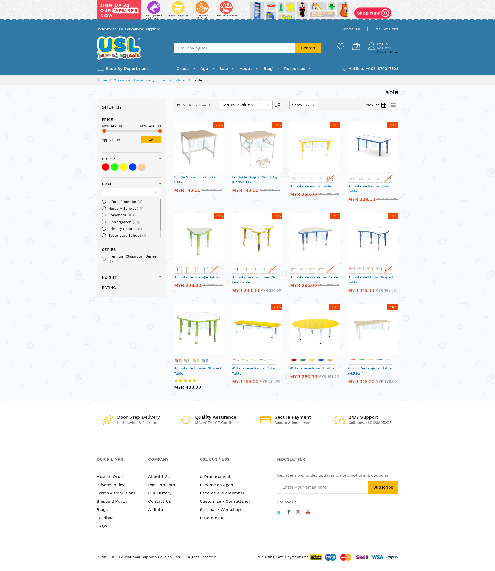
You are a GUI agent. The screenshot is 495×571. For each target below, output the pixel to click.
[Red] (106, 167)
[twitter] (279, 512)
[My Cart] (356, 46)
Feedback (106, 517)
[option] (294, 179)
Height (109, 277)
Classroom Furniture (133, 80)
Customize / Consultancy (225, 501)
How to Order (111, 476)
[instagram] (298, 512)
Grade (108, 184)
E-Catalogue (212, 517)
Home (102, 80)
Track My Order (386, 29)
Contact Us (159, 501)
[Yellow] (124, 167)
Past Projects (161, 484)
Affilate (155, 509)
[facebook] (288, 512)
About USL (159, 476)
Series (109, 249)
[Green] (115, 167)
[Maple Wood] (142, 167)
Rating (109, 287)
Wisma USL (352, 29)
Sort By (228, 105)
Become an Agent (217, 484)
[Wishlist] (341, 46)
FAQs (102, 526)
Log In (382, 44)
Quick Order (387, 52)
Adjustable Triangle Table (196, 277)
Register (384, 48)
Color (108, 159)
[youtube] (308, 512)
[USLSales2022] (247, 12)
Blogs (102, 509)
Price (107, 119)
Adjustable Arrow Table (310, 186)
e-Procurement (215, 476)
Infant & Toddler (172, 80)
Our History (160, 493)
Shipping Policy (112, 501)
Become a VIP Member (222, 493)
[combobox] (234, 48)
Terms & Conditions (116, 493)
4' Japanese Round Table (312, 368)
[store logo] (119, 47)
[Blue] (133, 167)
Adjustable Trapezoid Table (314, 277)
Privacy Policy (111, 484)
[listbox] (315, 179)
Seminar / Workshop (220, 509)
